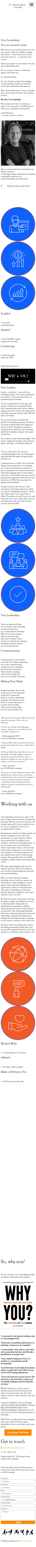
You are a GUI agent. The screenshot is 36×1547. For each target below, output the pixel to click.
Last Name (4, 1484)
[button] (31, 4)
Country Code (5, 1496)
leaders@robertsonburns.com (14, 1448)
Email (2, 1490)
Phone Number (5, 1503)
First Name (4, 1478)
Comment (4, 1509)
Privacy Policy (27, 1541)
